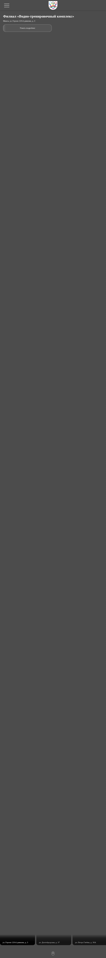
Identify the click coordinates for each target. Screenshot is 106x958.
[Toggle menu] (7, 5)
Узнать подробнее (27, 28)
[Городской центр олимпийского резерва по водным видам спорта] (53, 5)
